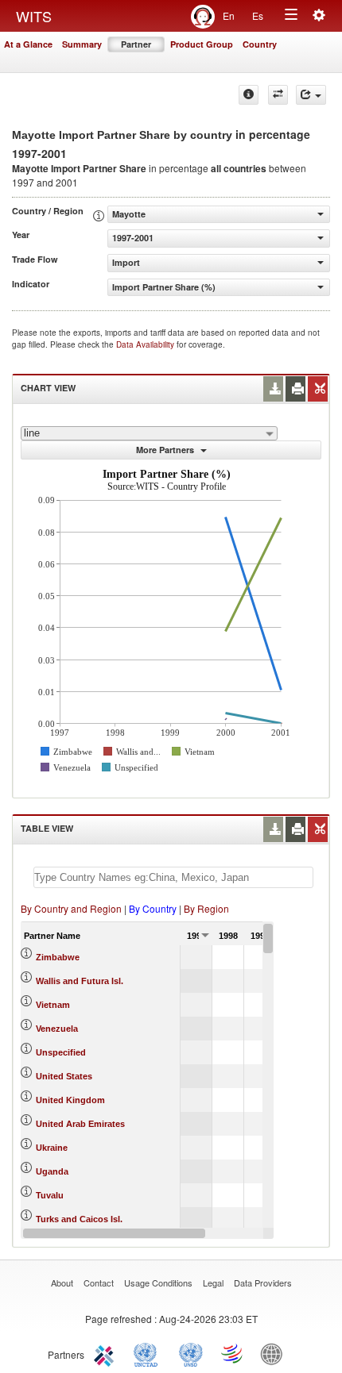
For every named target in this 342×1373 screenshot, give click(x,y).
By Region (206, 908)
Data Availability (146, 344)
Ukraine (52, 1147)
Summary (82, 44)
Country (260, 44)
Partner (136, 44)
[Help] (248, 95)
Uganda (52, 1171)
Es (257, 15)
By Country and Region (71, 908)
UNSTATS (191, 1353)
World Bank (275, 1353)
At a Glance (28, 44)
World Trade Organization (233, 1353)
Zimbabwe (58, 957)
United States (64, 1076)
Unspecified (61, 1052)
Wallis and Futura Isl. (79, 981)
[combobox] (149, 433)
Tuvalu (50, 1195)
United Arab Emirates (80, 1124)
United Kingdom (70, 1100)
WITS (34, 16)
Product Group (201, 44)
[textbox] (173, 877)
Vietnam (53, 1005)
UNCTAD (149, 1353)
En (229, 15)
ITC (106, 1353)
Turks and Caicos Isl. (79, 1219)
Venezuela (57, 1028)
